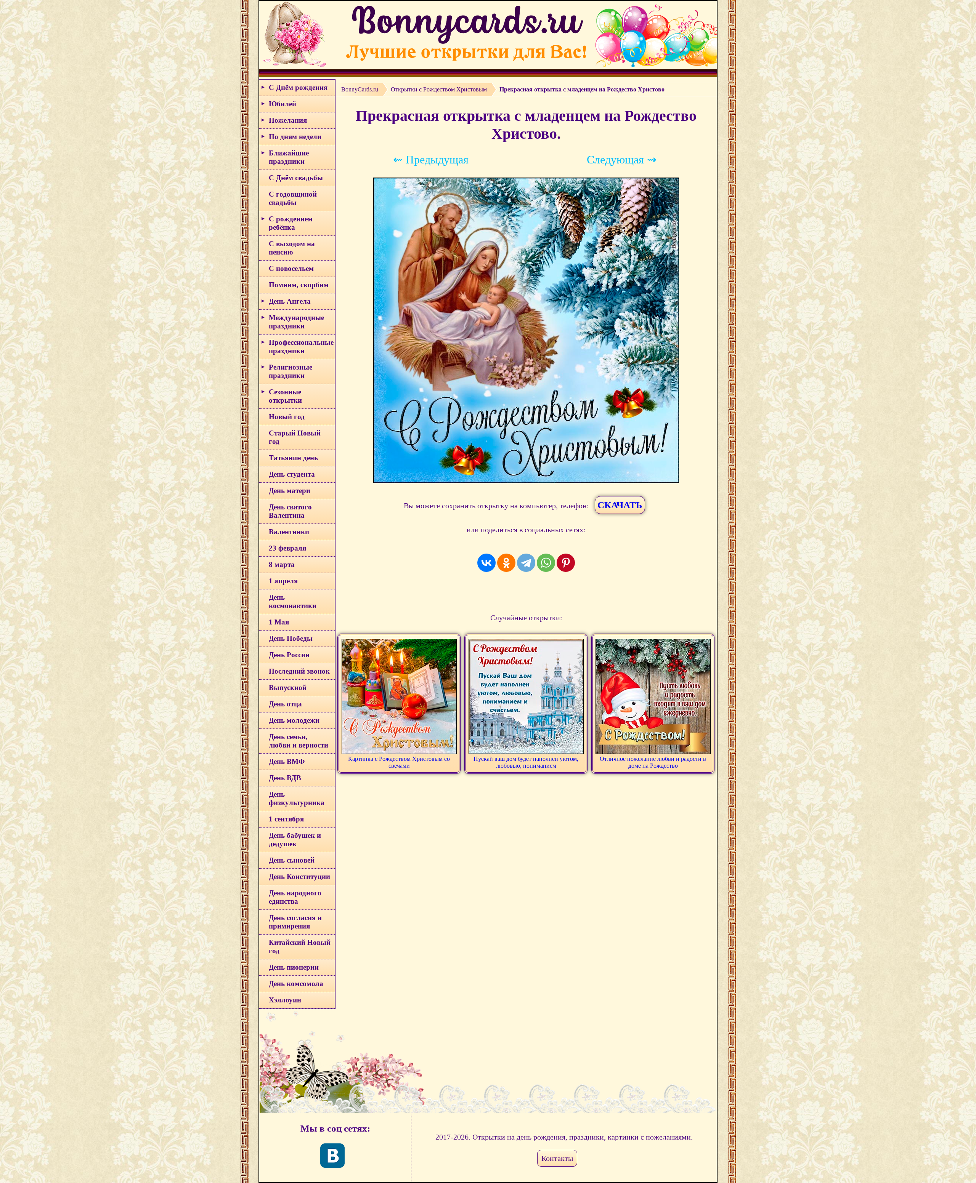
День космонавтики (292, 601)
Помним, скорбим (299, 285)
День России (289, 655)
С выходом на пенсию (292, 248)
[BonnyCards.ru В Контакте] (332, 1155)
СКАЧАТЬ (619, 505)
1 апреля (283, 581)
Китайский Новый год (300, 946)
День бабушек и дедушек (295, 839)
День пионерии (294, 967)
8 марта (282, 564)
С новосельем (291, 268)
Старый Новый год (295, 437)
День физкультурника (296, 798)
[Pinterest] (566, 563)
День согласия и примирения (295, 922)
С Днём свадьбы (296, 178)
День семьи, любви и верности (298, 741)
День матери (289, 491)
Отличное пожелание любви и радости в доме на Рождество (653, 762)
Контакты (557, 1158)
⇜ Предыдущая (431, 159)
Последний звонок (299, 671)
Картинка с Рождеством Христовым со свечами (399, 762)
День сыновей (292, 860)
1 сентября (286, 819)
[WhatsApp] (546, 563)
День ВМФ (287, 761)
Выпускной (288, 688)
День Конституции (299, 876)
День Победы (291, 638)
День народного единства (295, 897)
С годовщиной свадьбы (293, 198)
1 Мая (279, 622)
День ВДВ (285, 778)
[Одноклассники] (506, 563)
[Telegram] (526, 563)
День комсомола (296, 984)
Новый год (287, 417)
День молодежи (294, 720)
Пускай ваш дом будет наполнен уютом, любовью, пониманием (526, 762)
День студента (292, 474)
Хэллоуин (285, 1000)
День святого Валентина (290, 511)
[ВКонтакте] (486, 563)
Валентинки (289, 532)
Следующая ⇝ (622, 159)
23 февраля (287, 548)
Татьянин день (293, 458)
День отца (285, 704)
